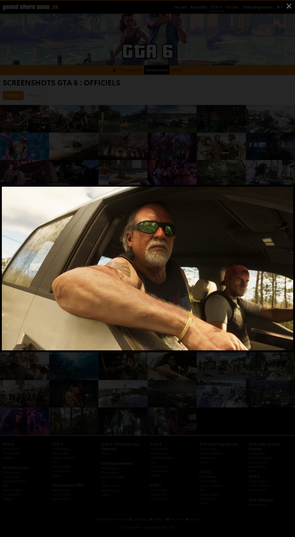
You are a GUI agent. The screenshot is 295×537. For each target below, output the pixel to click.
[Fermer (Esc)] (289, 6)
